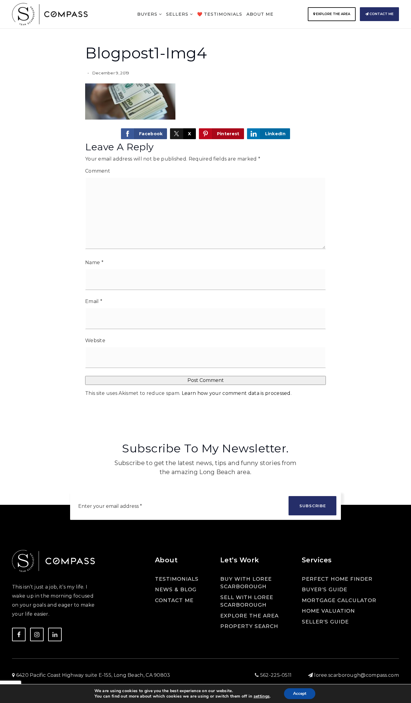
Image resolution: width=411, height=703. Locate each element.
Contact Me (381, 14)
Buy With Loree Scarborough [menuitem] (246, 583)
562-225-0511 (275, 675)
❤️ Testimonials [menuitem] (219, 14)
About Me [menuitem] (259, 14)
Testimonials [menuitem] (177, 579)
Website (95, 340)
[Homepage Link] (50, 14)
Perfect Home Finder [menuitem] (337, 579)
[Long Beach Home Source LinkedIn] (55, 634)
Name (94, 262)
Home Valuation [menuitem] (328, 611)
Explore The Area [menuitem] (249, 616)
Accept (299, 693)
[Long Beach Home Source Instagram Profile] (37, 634)
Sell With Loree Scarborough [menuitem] (246, 601)
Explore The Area (332, 14)
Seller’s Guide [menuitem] (325, 622)
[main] (205, 208)
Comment (97, 171)
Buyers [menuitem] (148, 14)
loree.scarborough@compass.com (356, 675)
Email (93, 301)
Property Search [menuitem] (249, 626)
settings (262, 696)
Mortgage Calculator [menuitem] (339, 600)
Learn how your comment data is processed (236, 393)
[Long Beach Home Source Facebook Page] (19, 634)
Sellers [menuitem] (178, 14)
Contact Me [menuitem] (174, 600)
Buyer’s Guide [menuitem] (324, 589)
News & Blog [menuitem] (175, 589)
